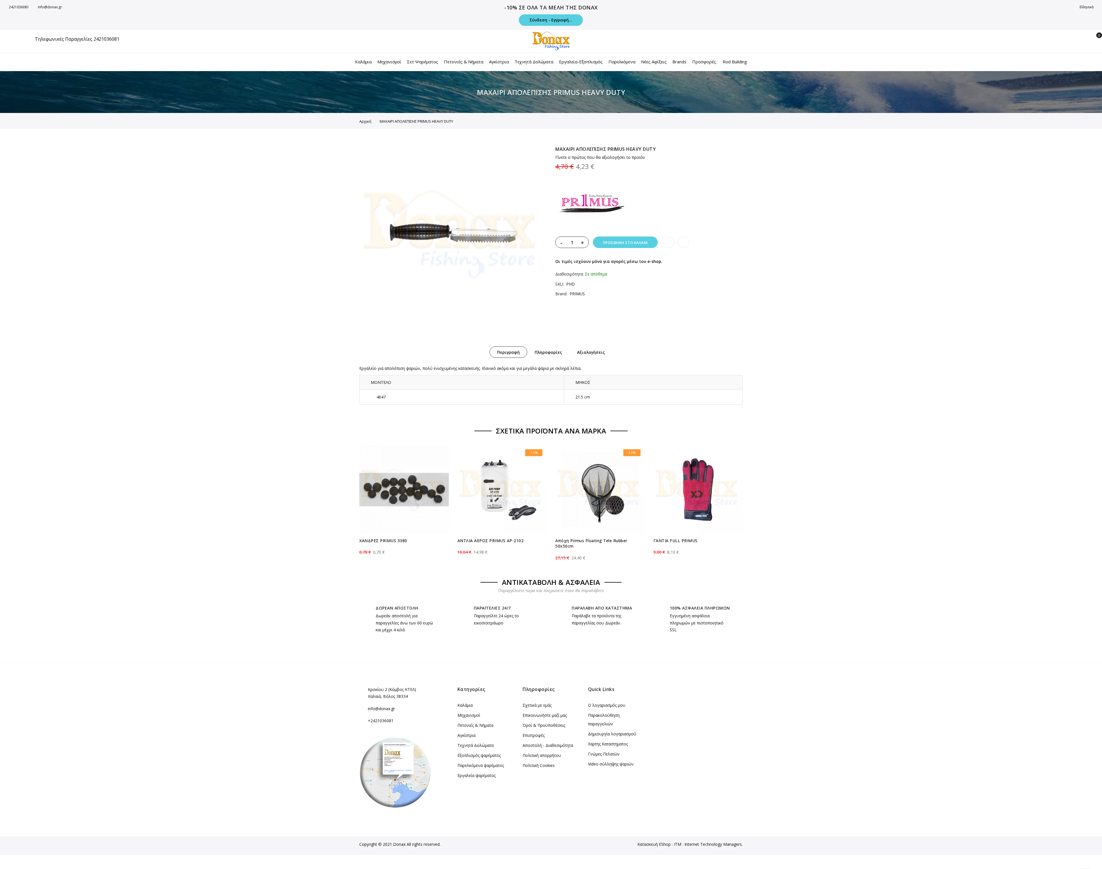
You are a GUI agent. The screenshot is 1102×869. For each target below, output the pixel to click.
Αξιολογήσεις (591, 352)
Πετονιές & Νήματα (475, 725)
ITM (677, 844)
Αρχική (365, 121)
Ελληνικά (1087, 7)
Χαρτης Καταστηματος (608, 744)
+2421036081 (380, 720)
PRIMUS (577, 293)
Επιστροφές (534, 735)
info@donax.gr (50, 7)
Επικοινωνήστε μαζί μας (545, 715)
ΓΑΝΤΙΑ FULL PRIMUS (675, 540)
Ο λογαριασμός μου (606, 705)
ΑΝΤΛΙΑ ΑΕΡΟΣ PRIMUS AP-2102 (490, 540)
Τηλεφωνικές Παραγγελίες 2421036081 (77, 39)
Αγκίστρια (466, 735)
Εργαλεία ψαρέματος (476, 775)
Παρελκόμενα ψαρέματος (480, 765)
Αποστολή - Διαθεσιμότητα (548, 745)
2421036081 (19, 7)
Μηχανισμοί (468, 715)
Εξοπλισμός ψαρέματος (479, 755)
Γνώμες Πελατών (604, 754)
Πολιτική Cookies (539, 765)
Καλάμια (465, 705)
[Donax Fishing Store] (551, 41)
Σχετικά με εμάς (537, 705)
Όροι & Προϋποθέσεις (544, 725)
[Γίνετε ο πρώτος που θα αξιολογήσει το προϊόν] (404, 547)
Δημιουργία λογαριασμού (612, 734)
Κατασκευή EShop (654, 844)
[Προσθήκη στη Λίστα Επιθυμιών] (669, 242)
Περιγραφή (508, 352)
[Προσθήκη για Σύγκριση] (683, 242)
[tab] (508, 352)
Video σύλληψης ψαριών (611, 764)
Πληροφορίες (548, 352)
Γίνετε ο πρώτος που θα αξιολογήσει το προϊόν (600, 157)
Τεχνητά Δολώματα (475, 745)
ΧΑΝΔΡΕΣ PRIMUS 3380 (383, 540)
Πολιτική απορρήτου (542, 755)
